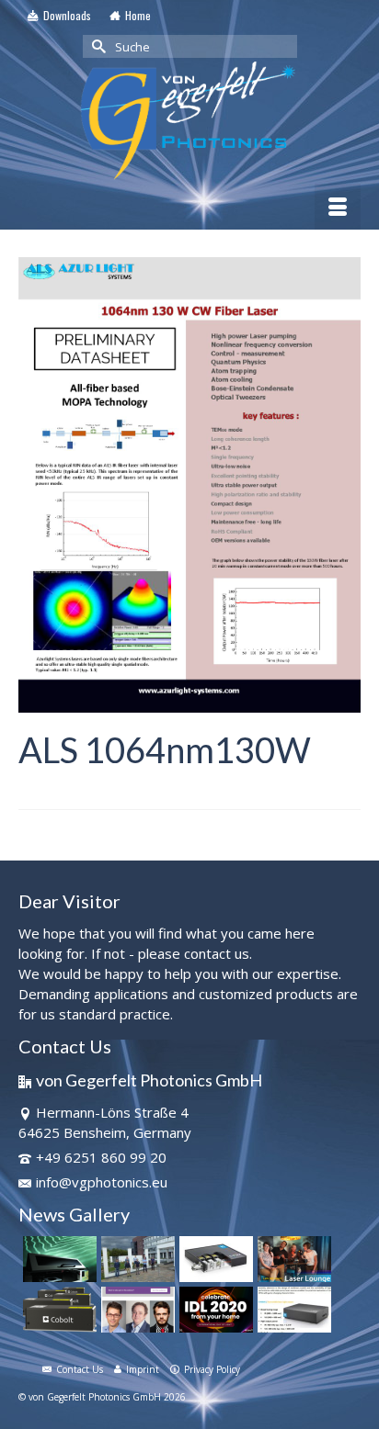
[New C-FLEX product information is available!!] (214, 1259)
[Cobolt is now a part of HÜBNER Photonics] (57, 1310)
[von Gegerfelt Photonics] (189, 122)
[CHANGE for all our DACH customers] (136, 1259)
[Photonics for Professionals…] (57, 1259)
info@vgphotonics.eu (101, 1182)
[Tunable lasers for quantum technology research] (292, 1310)
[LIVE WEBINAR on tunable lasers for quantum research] (136, 1310)
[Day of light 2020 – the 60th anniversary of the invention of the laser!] (214, 1310)
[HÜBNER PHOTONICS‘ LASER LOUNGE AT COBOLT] (292, 1259)
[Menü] (338, 207)
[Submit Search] (96, 46)
